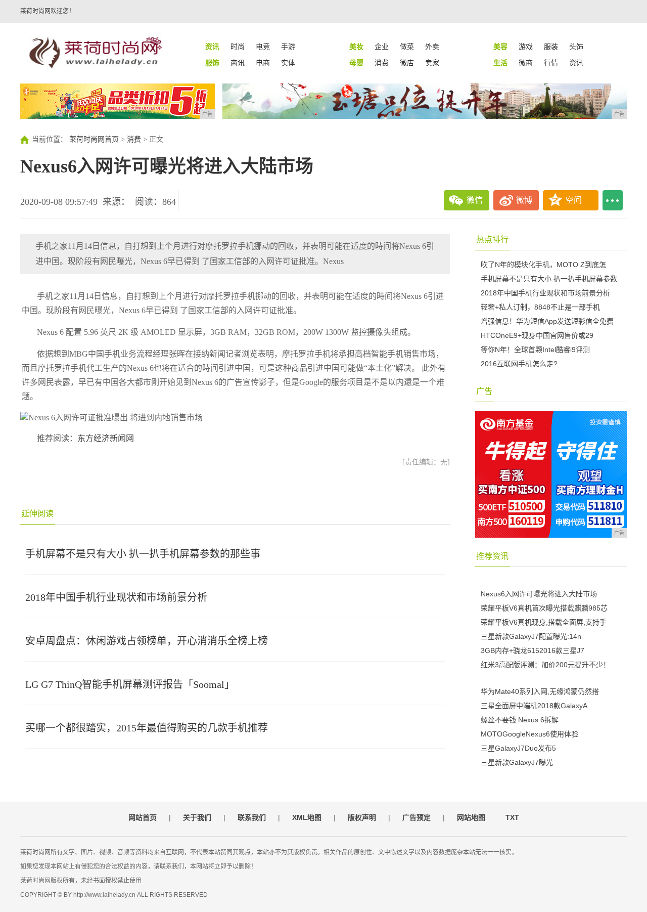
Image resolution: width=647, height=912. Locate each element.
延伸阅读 (37, 513)
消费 (382, 63)
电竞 (263, 46)
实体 (288, 63)
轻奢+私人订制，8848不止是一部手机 (540, 307)
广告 (484, 391)
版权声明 (362, 817)
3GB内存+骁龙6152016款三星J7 (532, 650)
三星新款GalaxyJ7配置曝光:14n (531, 636)
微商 (526, 63)
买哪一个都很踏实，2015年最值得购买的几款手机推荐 (146, 727)
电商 (263, 63)
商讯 (237, 63)
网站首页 (142, 817)
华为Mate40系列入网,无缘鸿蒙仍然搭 (540, 691)
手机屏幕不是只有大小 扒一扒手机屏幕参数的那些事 (142, 553)
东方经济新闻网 (105, 438)
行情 (551, 63)
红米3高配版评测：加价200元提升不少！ (545, 665)
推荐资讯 (492, 556)
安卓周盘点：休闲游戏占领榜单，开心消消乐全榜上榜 (146, 640)
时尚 (237, 46)
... (613, 200)
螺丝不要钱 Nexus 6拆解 (520, 720)
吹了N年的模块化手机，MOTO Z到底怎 (543, 264)
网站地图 (471, 817)
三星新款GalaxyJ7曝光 (517, 762)
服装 (551, 46)
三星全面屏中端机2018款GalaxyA (534, 706)
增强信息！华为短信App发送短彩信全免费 (547, 321)
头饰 (576, 46)
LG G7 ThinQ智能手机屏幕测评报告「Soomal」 (130, 684)
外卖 (432, 46)
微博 (524, 200)
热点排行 (492, 239)
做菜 (407, 46)
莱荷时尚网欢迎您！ (47, 11)
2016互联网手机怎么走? (519, 364)
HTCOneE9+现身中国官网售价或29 (537, 335)
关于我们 (197, 817)
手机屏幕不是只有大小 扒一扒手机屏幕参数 (549, 279)
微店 (407, 63)
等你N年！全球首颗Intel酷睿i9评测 (535, 349)
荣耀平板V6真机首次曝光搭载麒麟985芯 (544, 608)
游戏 (526, 46)
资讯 (576, 63)
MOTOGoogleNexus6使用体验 (529, 734)
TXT (512, 817)
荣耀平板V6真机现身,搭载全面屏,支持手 (544, 622)
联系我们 (252, 817)
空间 (574, 200)
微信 (475, 200)
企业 (382, 46)
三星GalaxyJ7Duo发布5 (518, 748)
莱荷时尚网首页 (94, 139)
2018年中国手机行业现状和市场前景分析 (116, 597)
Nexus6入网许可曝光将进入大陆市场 (539, 594)
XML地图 (306, 817)
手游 (288, 46)
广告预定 (416, 817)
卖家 (432, 63)
